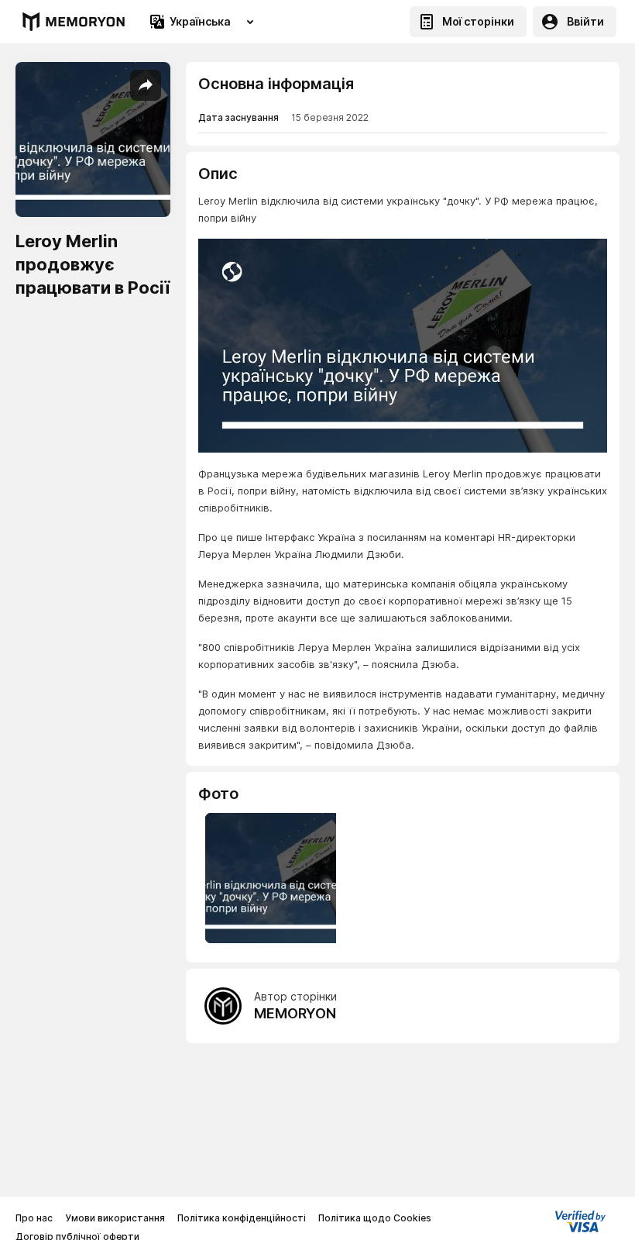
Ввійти (585, 21)
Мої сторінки (478, 21)
